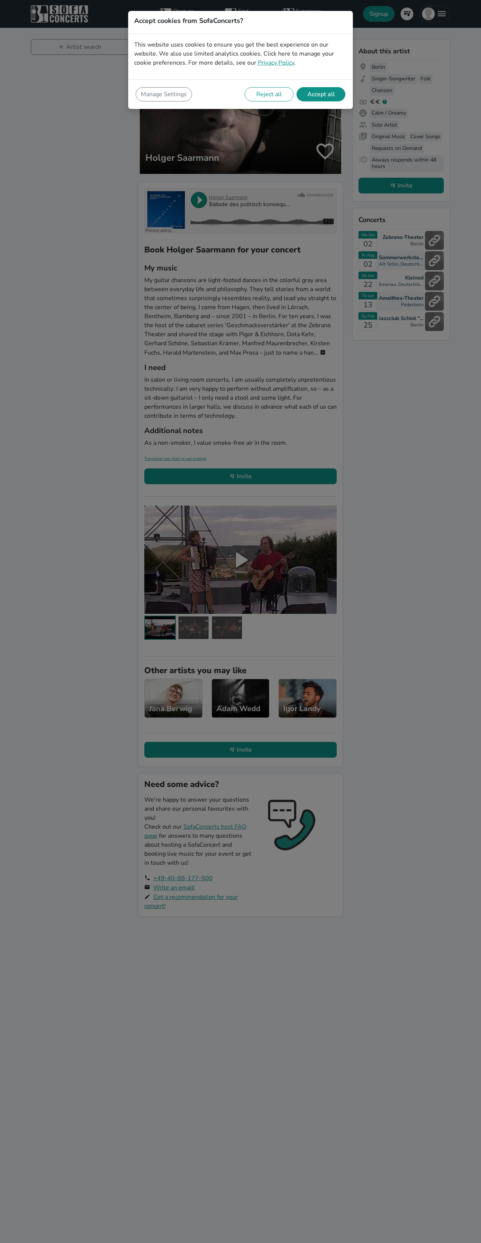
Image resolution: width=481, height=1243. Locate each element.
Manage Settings (164, 94)
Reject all (269, 94)
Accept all (321, 94)
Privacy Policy (276, 63)
